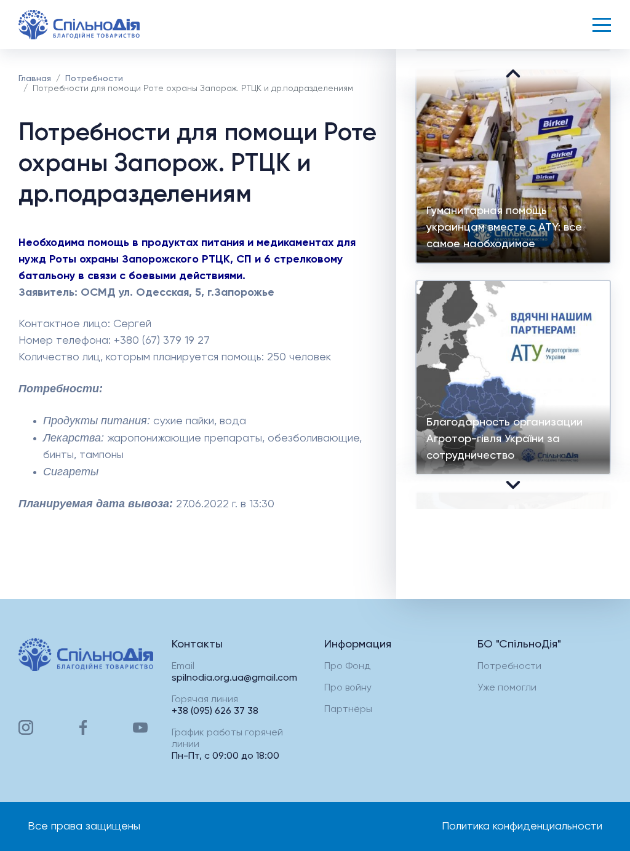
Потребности (94, 78)
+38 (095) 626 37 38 (215, 711)
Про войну (348, 688)
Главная (34, 78)
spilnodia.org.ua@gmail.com (234, 678)
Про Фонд (347, 666)
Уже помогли (506, 688)
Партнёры (348, 709)
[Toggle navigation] (602, 25)
